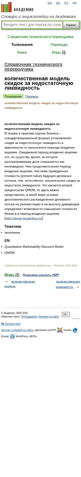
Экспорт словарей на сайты (17, 330)
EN (50, 3)
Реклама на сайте (48, 316)
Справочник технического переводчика (40, 37)
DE (58, 3)
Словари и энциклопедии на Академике (38, 16)
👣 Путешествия (10, 323)
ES (66, 3)
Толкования (22, 45)
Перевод (31, 96)
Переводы (59, 45)
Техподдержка (29, 316)
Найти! (71, 25)
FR (74, 3)
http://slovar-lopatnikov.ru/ (23, 218)
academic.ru (17, 7)
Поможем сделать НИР (41, 275)
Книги (22, 52)
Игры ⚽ (59, 52)
